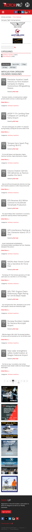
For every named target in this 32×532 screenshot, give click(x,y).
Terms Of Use (4, 529)
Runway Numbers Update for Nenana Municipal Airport (18, 323)
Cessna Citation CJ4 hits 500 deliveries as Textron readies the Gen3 (17, 172)
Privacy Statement (14, 529)
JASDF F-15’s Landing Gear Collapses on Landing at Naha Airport (18, 115)
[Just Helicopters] (16, 5)
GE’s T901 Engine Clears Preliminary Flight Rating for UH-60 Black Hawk (17, 293)
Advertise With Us (6, 523)
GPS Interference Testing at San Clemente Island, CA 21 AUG (19, 232)
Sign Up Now (6, 512)
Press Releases (7, 56)
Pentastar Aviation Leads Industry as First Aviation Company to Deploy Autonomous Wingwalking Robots (18, 83)
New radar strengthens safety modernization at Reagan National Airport (17, 353)
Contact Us (21, 527)
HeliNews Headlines (8, 54)
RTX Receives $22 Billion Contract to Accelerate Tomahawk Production (17, 202)
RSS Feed (15, 91)
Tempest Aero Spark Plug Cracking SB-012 (17, 144)
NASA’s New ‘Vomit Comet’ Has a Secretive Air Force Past (18, 263)
